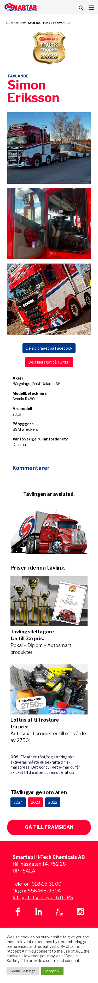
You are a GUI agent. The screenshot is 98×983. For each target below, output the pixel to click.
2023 (35, 802)
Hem (23, 23)
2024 (18, 802)
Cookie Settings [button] (23, 971)
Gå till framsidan (49, 827)
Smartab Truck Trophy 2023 (49, 23)
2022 (52, 802)
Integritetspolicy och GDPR (43, 897)
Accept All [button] (52, 971)
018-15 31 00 (46, 884)
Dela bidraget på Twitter (49, 362)
